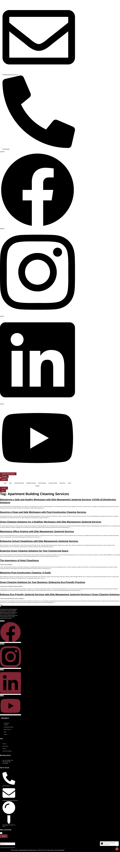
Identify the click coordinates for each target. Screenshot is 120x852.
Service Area (62, 483)
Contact (69, 483)
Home (5, 483)
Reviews (37, 485)
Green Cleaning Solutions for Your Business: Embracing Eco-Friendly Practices (42, 582)
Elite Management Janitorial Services (28, 850)
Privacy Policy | (50, 850)
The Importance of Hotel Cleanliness (19, 560)
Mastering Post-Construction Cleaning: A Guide (25, 572)
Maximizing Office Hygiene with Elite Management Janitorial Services (37, 531)
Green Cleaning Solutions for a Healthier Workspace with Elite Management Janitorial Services (50, 522)
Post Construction (42, 483)
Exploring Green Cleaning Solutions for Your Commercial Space (34, 551)
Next (1, 605)
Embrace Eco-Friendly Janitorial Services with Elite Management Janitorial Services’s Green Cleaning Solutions (60, 594)
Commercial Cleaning (19, 483)
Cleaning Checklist (53, 483)
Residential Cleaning (31, 483)
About (10, 483)
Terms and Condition (59, 850)
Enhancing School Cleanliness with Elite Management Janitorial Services (39, 541)
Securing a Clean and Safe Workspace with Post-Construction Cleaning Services (43, 512)
